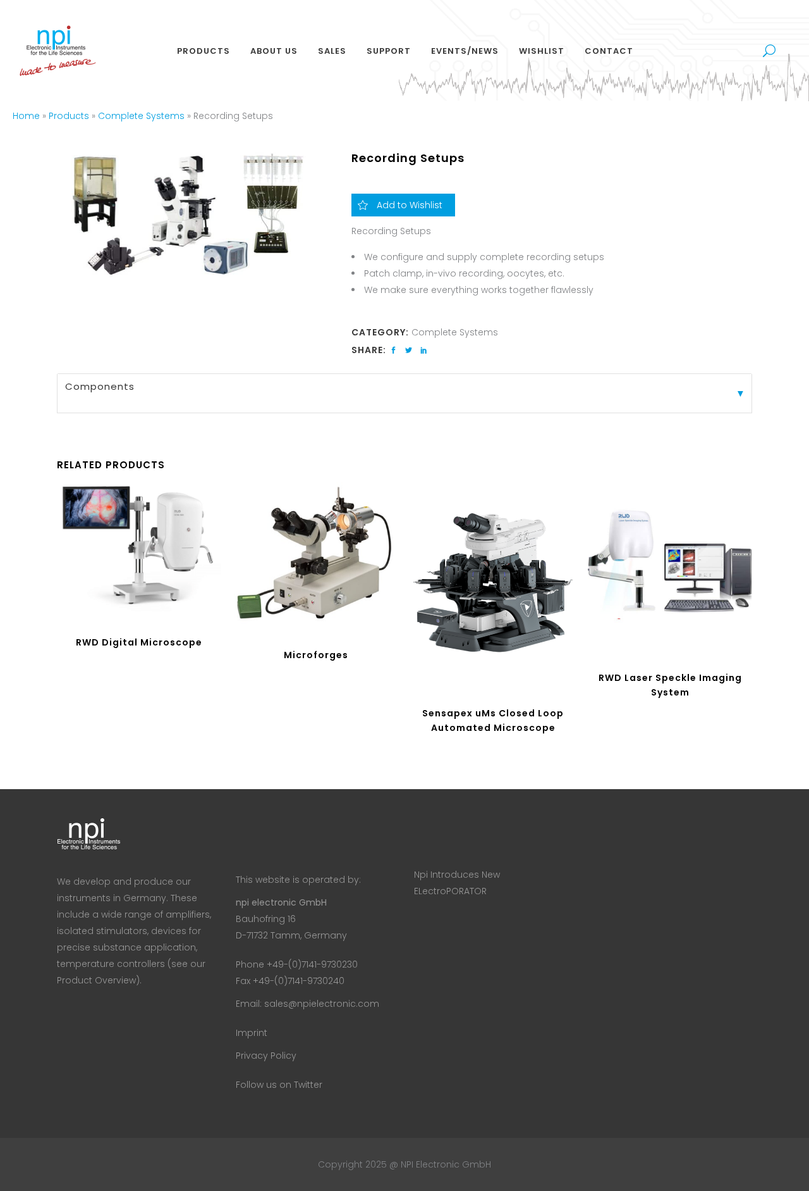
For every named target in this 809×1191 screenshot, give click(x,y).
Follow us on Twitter (279, 1084)
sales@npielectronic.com (321, 1003)
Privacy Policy (266, 1055)
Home (26, 115)
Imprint (251, 1032)
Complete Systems (141, 115)
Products (69, 115)
